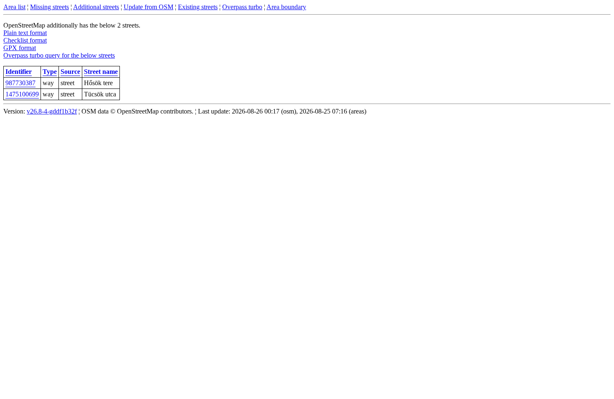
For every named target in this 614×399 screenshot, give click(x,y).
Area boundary (286, 6)
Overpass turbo (242, 6)
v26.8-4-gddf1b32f (52, 111)
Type (50, 71)
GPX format (19, 47)
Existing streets (198, 6)
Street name (101, 71)
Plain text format (25, 32)
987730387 (20, 82)
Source (70, 71)
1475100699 (22, 94)
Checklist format (25, 40)
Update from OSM (148, 6)
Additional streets (96, 6)
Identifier (18, 71)
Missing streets (49, 6)
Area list (14, 6)
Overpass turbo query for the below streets (59, 55)
